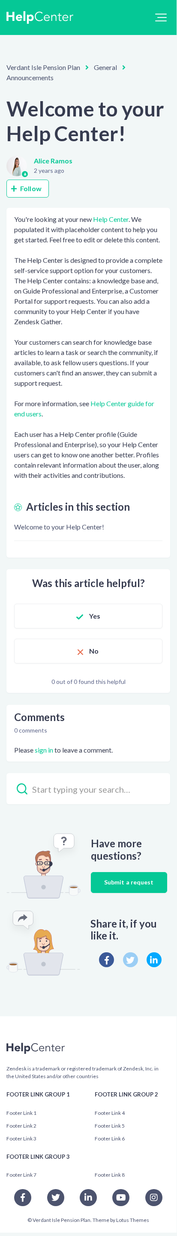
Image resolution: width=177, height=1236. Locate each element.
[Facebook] (106, 959)
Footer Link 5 (110, 1126)
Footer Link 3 (21, 1138)
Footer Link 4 (110, 1113)
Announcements (30, 77)
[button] (161, 17)
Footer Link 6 (110, 1138)
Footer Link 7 (21, 1175)
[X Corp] (130, 959)
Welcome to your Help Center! (59, 527)
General (105, 67)
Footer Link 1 (21, 1113)
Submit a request (129, 882)
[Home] (40, 17)
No (94, 651)
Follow (31, 188)
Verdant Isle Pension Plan (43, 67)
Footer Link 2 (21, 1126)
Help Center (111, 219)
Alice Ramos (53, 161)
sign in (44, 750)
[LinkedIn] (154, 959)
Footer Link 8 (110, 1175)
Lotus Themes (132, 1220)
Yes (94, 616)
